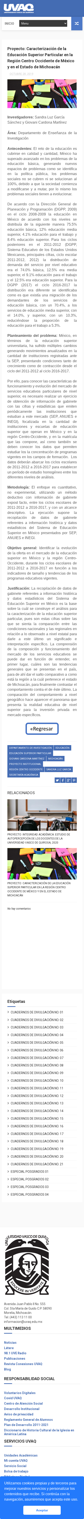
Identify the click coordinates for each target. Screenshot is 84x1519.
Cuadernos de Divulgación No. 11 (37, 1088)
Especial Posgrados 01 (30, 1171)
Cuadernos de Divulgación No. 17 (37, 1134)
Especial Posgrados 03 (30, 1187)
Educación (62, 747)
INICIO (9, 23)
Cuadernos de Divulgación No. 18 (37, 1141)
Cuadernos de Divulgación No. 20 (37, 1156)
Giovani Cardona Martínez (26, 758)
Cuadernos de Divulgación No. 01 (37, 1012)
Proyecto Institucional (25, 764)
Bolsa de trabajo (16, 1471)
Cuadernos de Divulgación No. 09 (37, 1073)
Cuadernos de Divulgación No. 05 (37, 1042)
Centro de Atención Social (23, 1403)
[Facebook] (74, 8)
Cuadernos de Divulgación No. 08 (37, 1065)
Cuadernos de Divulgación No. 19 (37, 1149)
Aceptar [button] (42, 1510)
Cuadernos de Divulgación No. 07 (37, 1058)
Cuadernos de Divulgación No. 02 (37, 1020)
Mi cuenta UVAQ (16, 1460)
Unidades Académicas (21, 1455)
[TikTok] (81, 8)
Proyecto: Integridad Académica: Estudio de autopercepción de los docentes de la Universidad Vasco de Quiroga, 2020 (38, 838)
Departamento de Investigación (30, 747)
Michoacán (55, 758)
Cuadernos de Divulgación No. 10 (37, 1080)
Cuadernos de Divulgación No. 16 (37, 1126)
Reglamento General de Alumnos (28, 1419)
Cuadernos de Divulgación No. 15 (37, 1118)
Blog (7, 1369)
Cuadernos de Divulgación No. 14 (37, 1111)
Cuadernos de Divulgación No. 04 (37, 1035)
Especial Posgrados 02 (30, 1179)
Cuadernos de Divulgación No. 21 (37, 1164)
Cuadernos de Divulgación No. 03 (37, 1027)
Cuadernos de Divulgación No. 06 (37, 1050)
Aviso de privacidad (18, 1414)
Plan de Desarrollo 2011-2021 (26, 1425)
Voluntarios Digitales (20, 1393)
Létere (9, 1348)
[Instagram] (78, 8)
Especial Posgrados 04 (30, 1194)
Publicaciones (14, 1358)
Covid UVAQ (13, 1398)
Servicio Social (15, 1466)
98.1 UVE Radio (15, 1353)
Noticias (10, 1342)
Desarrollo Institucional (21, 1409)
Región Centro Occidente (26, 769)
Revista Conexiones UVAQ (23, 1364)
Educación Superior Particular (30, 753)
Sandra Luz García (58, 769)
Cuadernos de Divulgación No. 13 (37, 1103)
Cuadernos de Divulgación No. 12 (37, 1096)
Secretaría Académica (23, 774)
